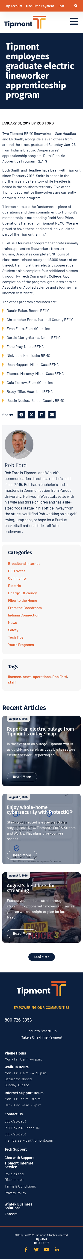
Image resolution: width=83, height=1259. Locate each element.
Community (17, 578)
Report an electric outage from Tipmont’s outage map (40, 731)
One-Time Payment (40, 6)
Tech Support (16, 1149)
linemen (14, 676)
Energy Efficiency (22, 593)
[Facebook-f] (26, 1249)
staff (12, 682)
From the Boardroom (25, 607)
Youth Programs (21, 644)
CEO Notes (17, 571)
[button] (76, 6)
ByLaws (41, 1238)
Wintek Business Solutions (19, 1206)
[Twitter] (36, 1249)
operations (42, 676)
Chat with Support (19, 1157)
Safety (13, 630)
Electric (14, 585)
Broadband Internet (24, 563)
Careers (11, 1214)
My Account (14, 6)
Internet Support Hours (24, 1093)
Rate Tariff (41, 1242)
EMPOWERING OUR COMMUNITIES (41, 1007)
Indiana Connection (23, 615)
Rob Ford (59, 676)
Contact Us (14, 1114)
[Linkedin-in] (57, 1249)
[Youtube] (46, 1249)
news (27, 676)
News (12, 622)
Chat (61, 6)
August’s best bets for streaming (31, 888)
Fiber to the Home (22, 600)
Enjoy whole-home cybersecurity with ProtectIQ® (40, 809)
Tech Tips (16, 637)
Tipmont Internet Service (19, 1165)
